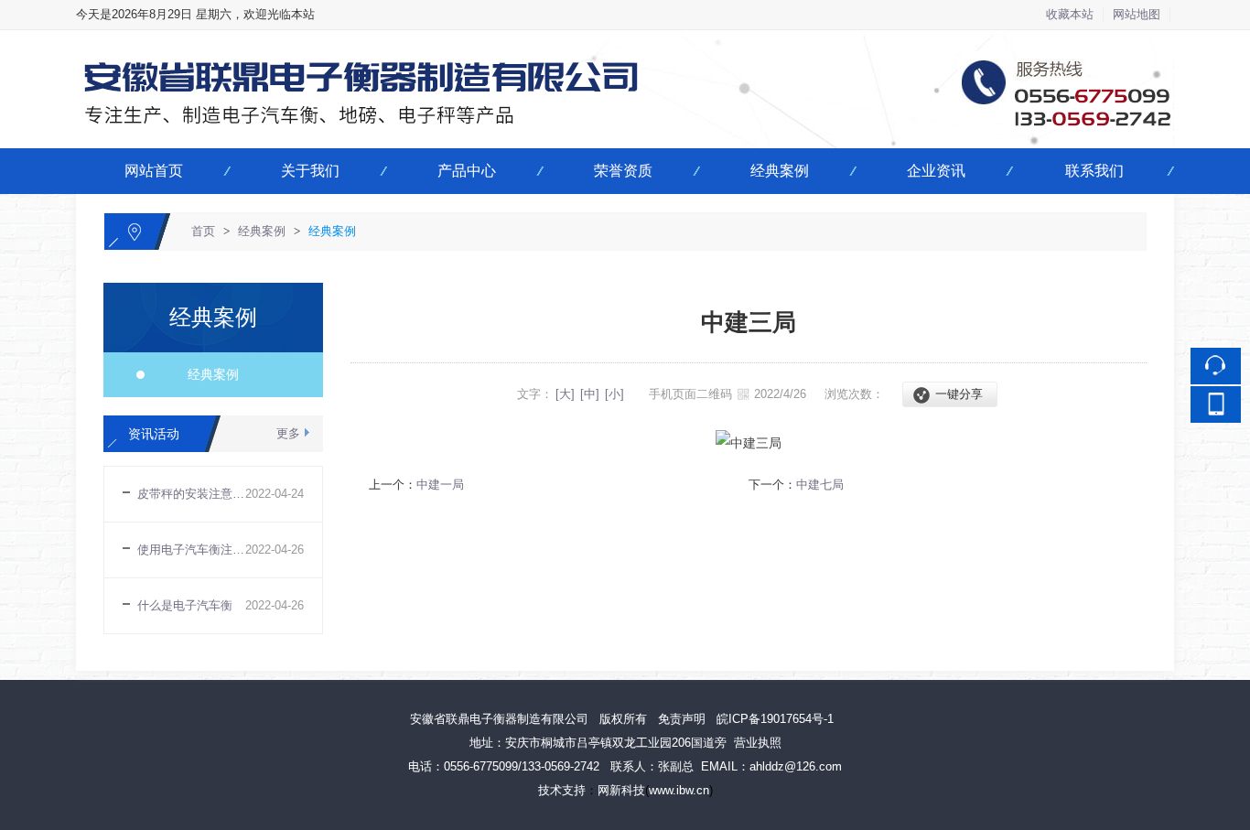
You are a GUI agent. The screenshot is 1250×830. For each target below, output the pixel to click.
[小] (614, 394)
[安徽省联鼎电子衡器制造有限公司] (624, 41)
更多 (288, 433)
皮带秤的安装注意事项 (191, 494)
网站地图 (1136, 14)
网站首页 (153, 170)
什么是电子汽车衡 (184, 605)
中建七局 (820, 484)
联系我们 (1094, 170)
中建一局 (440, 484)
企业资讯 (936, 170)
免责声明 (682, 719)
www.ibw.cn (679, 790)
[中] (589, 394)
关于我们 (310, 170)
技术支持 (562, 790)
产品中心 (466, 170)
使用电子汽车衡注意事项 (191, 549)
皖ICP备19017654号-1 (775, 719)
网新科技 (621, 790)
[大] (565, 394)
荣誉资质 (623, 170)
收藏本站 (1070, 14)
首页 (203, 231)
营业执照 (757, 742)
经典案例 (779, 170)
